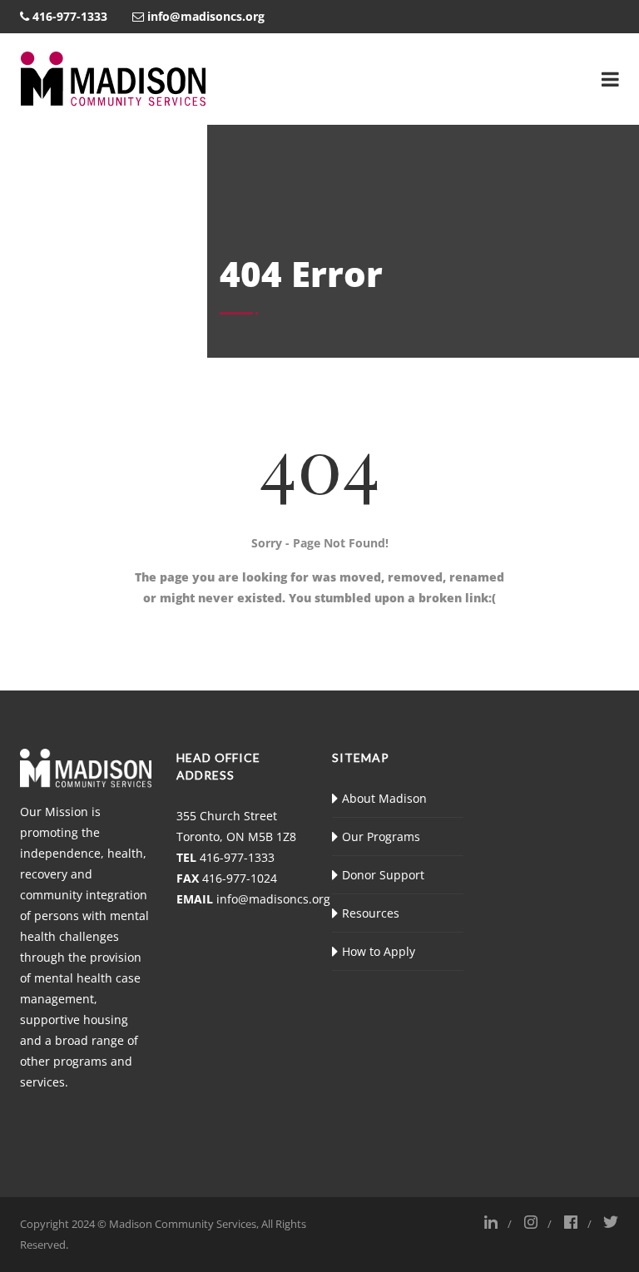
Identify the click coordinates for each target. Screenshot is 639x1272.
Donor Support (383, 875)
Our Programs (381, 836)
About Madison (384, 798)
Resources (370, 913)
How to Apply (378, 951)
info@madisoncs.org (273, 899)
